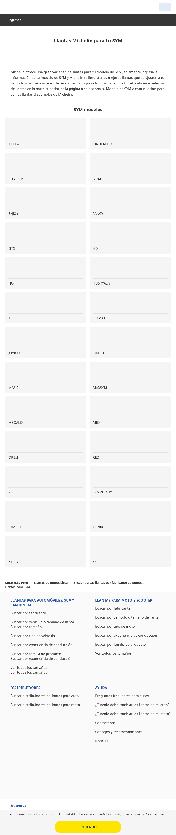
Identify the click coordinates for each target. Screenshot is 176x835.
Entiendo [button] (88, 827)
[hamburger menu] (9, 7)
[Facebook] (33, 807)
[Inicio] (27, 7)
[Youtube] (41, 807)
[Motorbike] (165, 7)
